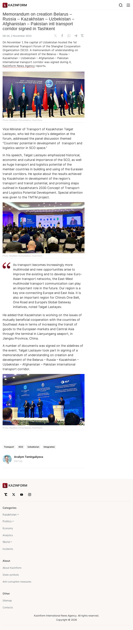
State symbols (11, 574)
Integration (49, 447)
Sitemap (7, 600)
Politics (7, 521)
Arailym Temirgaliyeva (28, 456)
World (6, 542)
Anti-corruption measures (17, 581)
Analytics (8, 535)
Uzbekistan (33, 447)
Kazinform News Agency (19, 66)
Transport (9, 447)
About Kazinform (12, 567)
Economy (8, 528)
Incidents (8, 548)
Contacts (8, 607)
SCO (21, 447)
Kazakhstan (10, 514)
